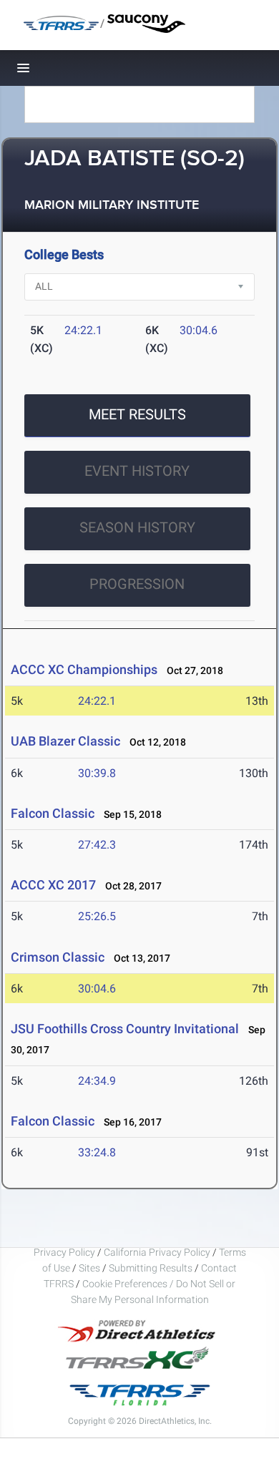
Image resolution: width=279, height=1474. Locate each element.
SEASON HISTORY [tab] (137, 527)
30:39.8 (97, 773)
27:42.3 (97, 844)
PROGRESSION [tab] (137, 583)
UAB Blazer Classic (65, 740)
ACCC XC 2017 (53, 884)
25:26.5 (97, 916)
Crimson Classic (57, 957)
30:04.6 (198, 330)
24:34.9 (97, 1081)
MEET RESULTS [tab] (137, 414)
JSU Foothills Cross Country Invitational (125, 1028)
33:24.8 (97, 1152)
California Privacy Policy (157, 1252)
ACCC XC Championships (84, 669)
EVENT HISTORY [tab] (137, 470)
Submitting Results (150, 1268)
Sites (89, 1268)
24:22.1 (83, 330)
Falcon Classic (52, 813)
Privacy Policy (64, 1252)
